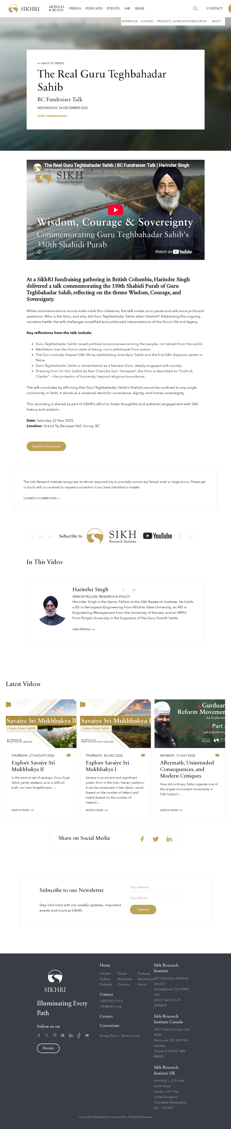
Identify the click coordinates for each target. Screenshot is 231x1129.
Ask (127, 8)
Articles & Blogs (56, 8)
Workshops (181, 21)
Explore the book (46, 446)
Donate (48, 1048)
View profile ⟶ (83, 629)
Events (113, 8)
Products (164, 21)
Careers (106, 1016)
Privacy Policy (109, 1036)
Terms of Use (130, 1036)
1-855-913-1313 (111, 1001)
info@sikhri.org (111, 1006)
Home (105, 965)
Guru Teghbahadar (52, 116)
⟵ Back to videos (50, 63)
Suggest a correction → (41, 498)
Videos (75, 8)
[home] (24, 8)
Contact (214, 8)
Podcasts (94, 8)
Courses (147, 21)
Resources (199, 21)
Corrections (109, 1026)
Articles (105, 973)
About (216, 21)
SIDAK (139, 8)
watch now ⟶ (23, 810)
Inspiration (130, 21)
